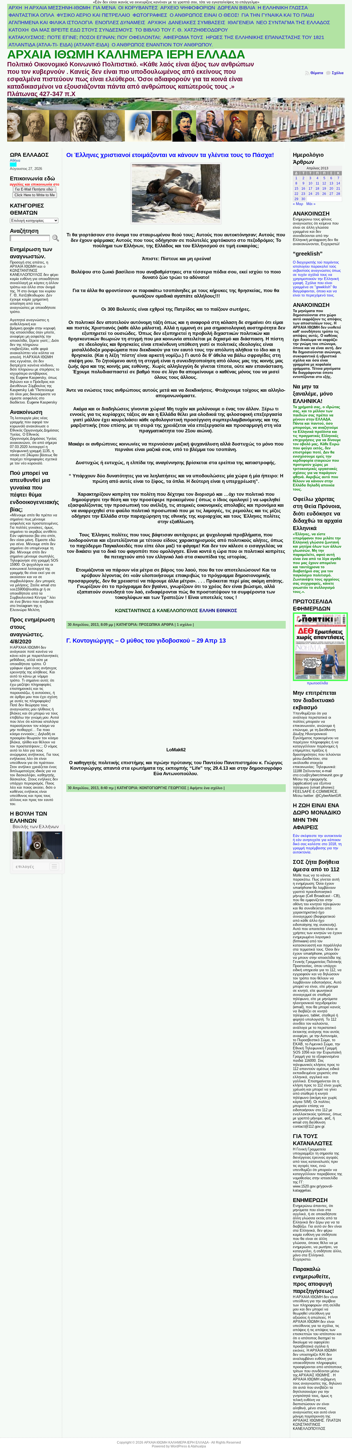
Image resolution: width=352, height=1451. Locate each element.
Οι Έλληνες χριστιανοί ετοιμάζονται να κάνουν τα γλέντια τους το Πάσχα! (170, 155)
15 (296, 188)
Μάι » (310, 204)
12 (324, 183)
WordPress (178, 1446)
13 (331, 183)
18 (317, 188)
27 (331, 193)
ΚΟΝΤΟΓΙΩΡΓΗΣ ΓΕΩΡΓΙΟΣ (162, 788)
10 (310, 183)
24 (310, 193)
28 (338, 193)
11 (317, 183)
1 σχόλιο (184, 625)
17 (310, 188)
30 (303, 199)
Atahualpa (198, 1446)
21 (338, 188)
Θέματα (316, 73)
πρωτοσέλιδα (317, 683)
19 (324, 188)
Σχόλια (337, 73)
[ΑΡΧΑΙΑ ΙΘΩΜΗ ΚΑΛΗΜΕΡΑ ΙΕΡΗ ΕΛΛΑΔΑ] (176, 123)
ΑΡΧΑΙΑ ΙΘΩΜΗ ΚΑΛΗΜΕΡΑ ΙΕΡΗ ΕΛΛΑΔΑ (126, 54)
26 (324, 193)
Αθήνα (15, 160)
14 (338, 183)
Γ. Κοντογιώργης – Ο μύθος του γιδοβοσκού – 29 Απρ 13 (146, 640)
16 (303, 188)
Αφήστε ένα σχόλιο (206, 788)
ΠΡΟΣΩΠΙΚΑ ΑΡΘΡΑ (156, 625)
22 (296, 193)
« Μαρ (298, 204)
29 (296, 199)
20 (331, 188)
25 (317, 193)
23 (303, 193)
